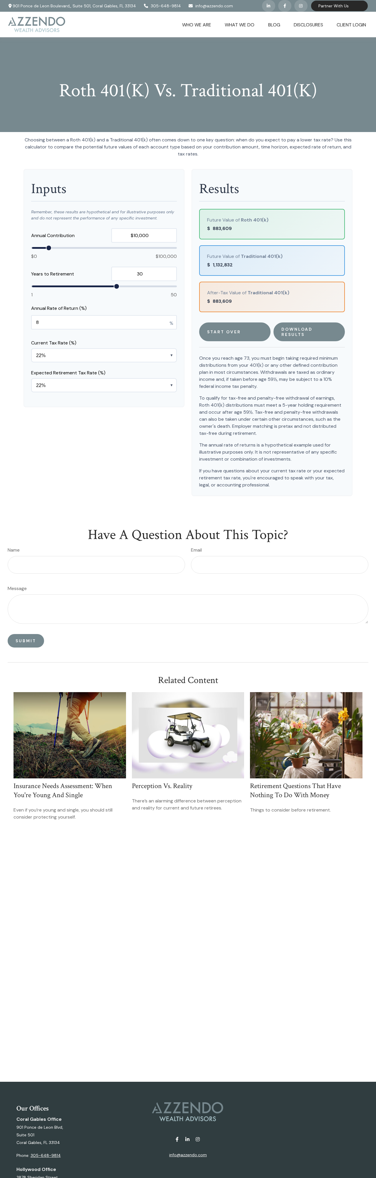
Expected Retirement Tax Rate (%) (68, 373)
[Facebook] (284, 6)
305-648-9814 (166, 6)
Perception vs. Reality (162, 785)
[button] (197, 24)
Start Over (224, 331)
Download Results (297, 332)
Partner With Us (333, 6)
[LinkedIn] (268, 6)
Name (14, 550)
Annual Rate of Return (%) (59, 308)
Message (17, 588)
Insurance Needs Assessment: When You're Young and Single (63, 790)
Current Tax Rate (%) (53, 343)
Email (196, 550)
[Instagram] (198, 1139)
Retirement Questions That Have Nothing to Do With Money (295, 790)
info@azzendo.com (214, 6)
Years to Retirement (52, 274)
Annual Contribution (53, 235)
